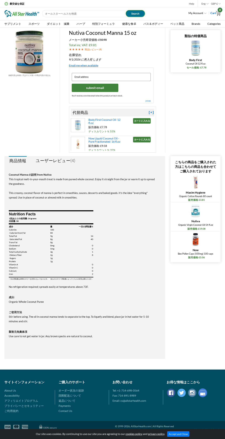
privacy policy (156, 433)
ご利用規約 (11, 410)
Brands (196, 23)
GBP (214, 3)
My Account (195, 13)
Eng (203, 3)
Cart (215, 13)
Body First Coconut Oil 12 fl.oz (104, 121)
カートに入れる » (142, 120)
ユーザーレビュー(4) (55, 160)
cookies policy (134, 433)
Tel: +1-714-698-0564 (125, 390)
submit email (95, 88)
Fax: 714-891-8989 (124, 395)
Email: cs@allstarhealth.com (129, 400)
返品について (67, 400)
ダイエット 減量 (58, 23)
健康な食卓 (129, 23)
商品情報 (17, 160)
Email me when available (83, 65)
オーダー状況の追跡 (71, 390)
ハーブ (81, 23)
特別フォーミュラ (103, 23)
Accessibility (12, 395)
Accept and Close (178, 433)
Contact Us (65, 410)
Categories (214, 23)
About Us (10, 390)
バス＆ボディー (153, 23)
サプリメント (12, 23)
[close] (148, 101)
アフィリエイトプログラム (21, 400)
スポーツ (34, 23)
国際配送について (70, 395)
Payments (65, 405)
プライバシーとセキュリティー (24, 405)
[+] (151, 112)
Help (191, 3)
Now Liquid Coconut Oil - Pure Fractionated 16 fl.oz (104, 140)
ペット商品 (177, 23)
